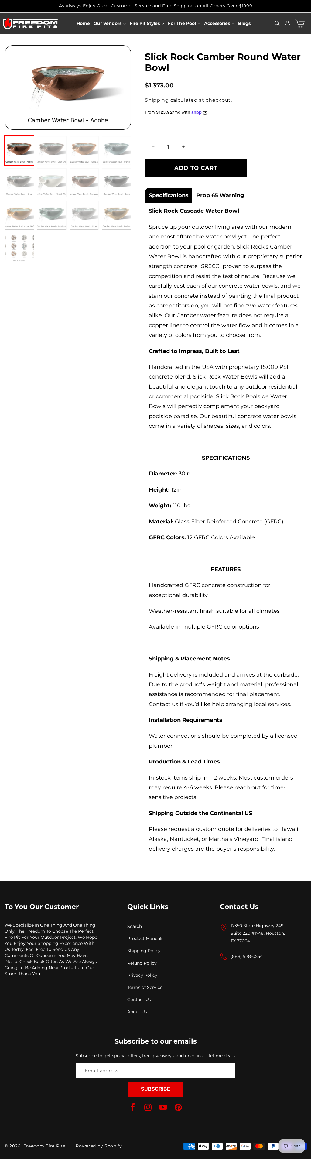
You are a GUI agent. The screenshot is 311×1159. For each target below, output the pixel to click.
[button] (110, 23)
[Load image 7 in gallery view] (84, 183)
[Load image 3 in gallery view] (84, 150)
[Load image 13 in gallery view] (19, 247)
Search (134, 926)
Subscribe (155, 1089)
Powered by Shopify (99, 1146)
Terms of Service (144, 987)
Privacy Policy (142, 975)
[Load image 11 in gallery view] (84, 215)
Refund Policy (142, 963)
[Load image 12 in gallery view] (116, 215)
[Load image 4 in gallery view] (116, 150)
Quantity (156, 131)
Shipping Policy (144, 950)
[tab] (169, 195)
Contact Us (139, 999)
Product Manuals (145, 938)
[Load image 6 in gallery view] (52, 183)
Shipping (157, 100)
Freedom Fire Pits (44, 1146)
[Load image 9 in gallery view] (19, 215)
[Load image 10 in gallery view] (52, 215)
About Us (137, 1011)
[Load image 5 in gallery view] (19, 183)
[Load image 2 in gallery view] (52, 150)
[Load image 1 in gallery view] (19, 150)
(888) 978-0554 (247, 956)
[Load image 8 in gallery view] (116, 183)
